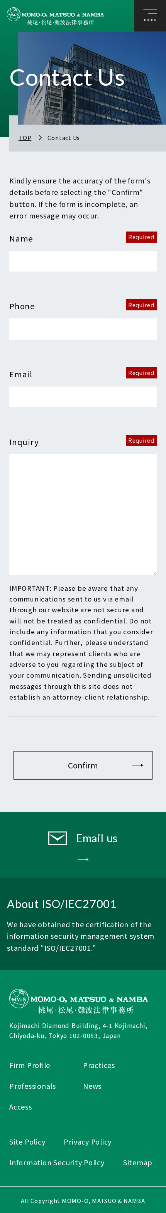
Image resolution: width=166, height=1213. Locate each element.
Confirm (83, 765)
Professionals (32, 1086)
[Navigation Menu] (150, 16)
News (92, 1086)
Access (20, 1106)
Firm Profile (29, 1065)
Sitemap (137, 1162)
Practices (99, 1065)
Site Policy (27, 1141)
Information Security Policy (57, 1162)
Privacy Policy (88, 1141)
